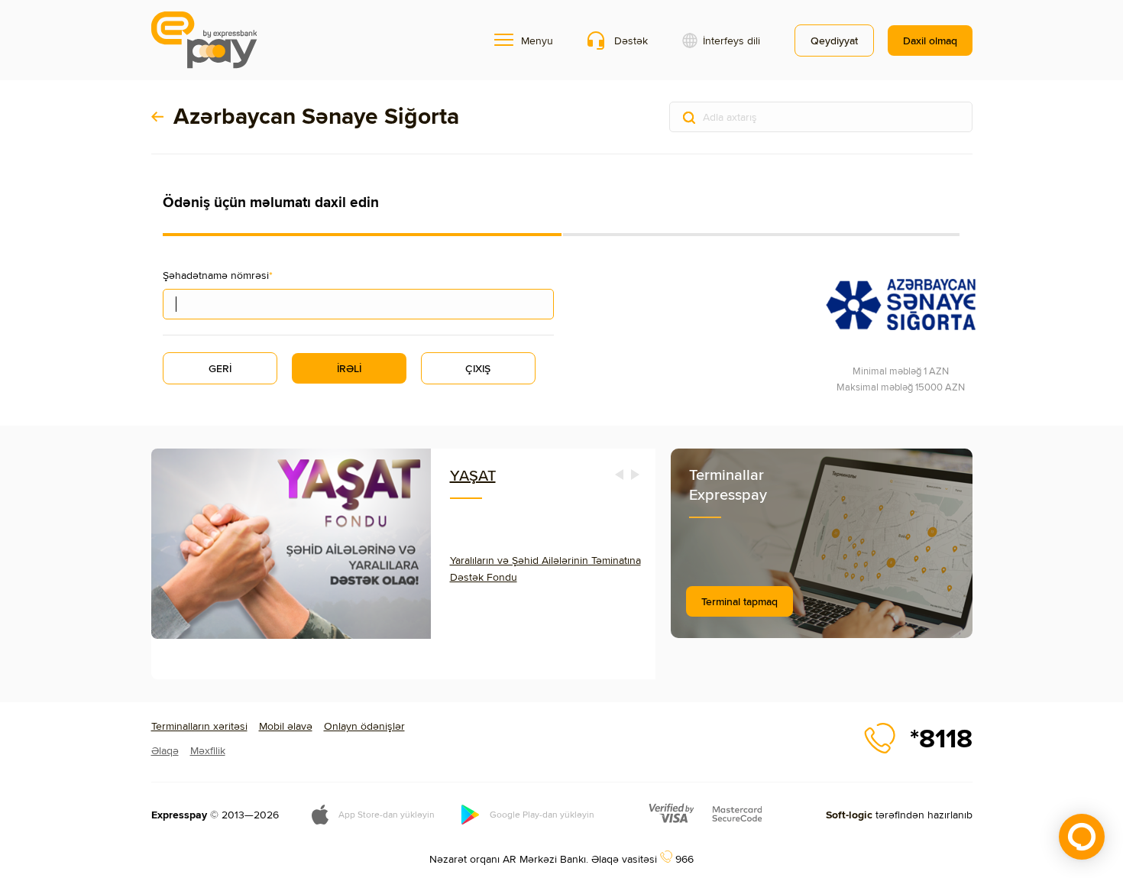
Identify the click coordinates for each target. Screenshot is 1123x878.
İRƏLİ (349, 368)
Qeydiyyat (834, 40)
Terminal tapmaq (739, 601)
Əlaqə (165, 750)
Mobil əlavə (285, 726)
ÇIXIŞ (477, 368)
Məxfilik (207, 750)
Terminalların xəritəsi (199, 726)
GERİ (220, 368)
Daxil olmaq (930, 40)
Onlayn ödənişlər (364, 726)
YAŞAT (473, 475)
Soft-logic (849, 814)
